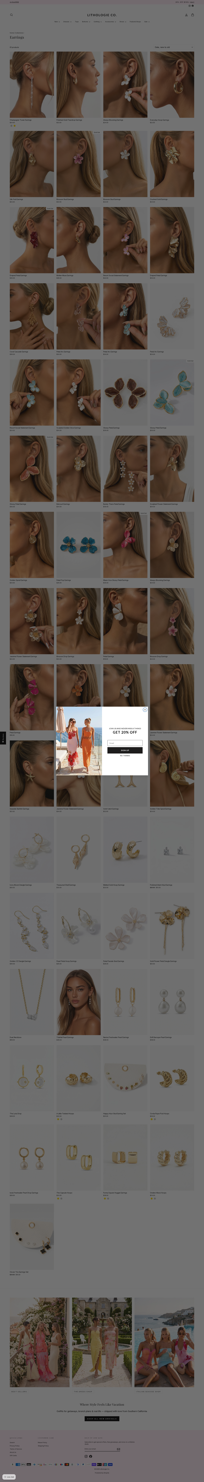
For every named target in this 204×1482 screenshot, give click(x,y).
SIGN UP (125, 750)
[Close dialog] (145, 710)
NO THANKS (125, 756)
